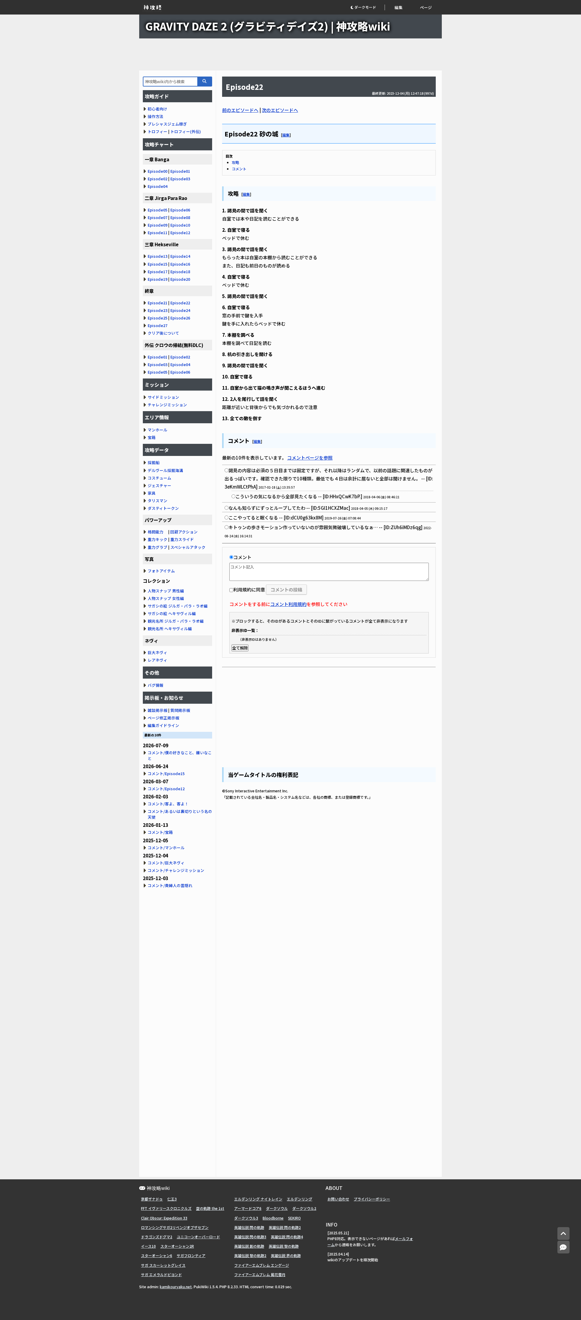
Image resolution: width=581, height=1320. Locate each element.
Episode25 (157, 318)
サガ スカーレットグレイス (163, 1265)
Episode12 (180, 232)
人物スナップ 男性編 (166, 591)
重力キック (157, 539)
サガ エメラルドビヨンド (161, 1274)
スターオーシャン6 (156, 1255)
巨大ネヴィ (157, 652)
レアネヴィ (157, 660)
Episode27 (157, 325)
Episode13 (157, 256)
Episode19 (157, 279)
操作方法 (155, 116)
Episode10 (180, 225)
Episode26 (180, 318)
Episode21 (157, 303)
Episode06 (180, 210)
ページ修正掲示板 (163, 718)
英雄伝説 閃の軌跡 (249, 1227)
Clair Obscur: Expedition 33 (164, 1217)
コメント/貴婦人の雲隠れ (170, 885)
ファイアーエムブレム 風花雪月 (259, 1274)
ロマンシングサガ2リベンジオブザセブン (174, 1227)
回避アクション (184, 532)
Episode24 (180, 310)
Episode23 (157, 310)
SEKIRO (294, 1217)
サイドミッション (163, 397)
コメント (239, 168)
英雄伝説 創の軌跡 (249, 1246)
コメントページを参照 (310, 457)
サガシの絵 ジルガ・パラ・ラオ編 (178, 606)
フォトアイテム (161, 571)
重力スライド (182, 539)
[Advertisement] (290, 54)
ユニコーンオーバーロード (198, 1236)
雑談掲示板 (157, 710)
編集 (398, 7)
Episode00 (157, 171)
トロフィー (157, 131)
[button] (367, 7)
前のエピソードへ (240, 110)
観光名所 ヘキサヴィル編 (170, 628)
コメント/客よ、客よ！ (168, 804)
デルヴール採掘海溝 (165, 470)
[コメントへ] (563, 1247)
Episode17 (157, 271)
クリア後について (163, 333)
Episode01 (180, 171)
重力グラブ (157, 547)
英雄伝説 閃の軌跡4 (287, 1236)
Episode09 (157, 225)
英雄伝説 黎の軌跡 (284, 1246)
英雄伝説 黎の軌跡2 (250, 1255)
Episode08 (180, 217)
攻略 (235, 162)
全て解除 (240, 648)
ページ (426, 7)
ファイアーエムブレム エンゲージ (261, 1265)
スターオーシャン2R (177, 1246)
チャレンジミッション (167, 405)
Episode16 (180, 264)
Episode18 (180, 271)
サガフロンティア (191, 1255)
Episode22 (180, 303)
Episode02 (157, 179)
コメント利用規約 (288, 604)
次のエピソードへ (280, 110)
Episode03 (180, 179)
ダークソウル (277, 1208)
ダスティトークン (163, 508)
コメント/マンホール (166, 847)
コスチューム (159, 478)
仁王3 (172, 1198)
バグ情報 (155, 685)
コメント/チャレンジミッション (176, 870)
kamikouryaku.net (176, 1286)
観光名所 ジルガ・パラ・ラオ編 (176, 621)
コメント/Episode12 (166, 788)
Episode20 (180, 279)
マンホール (157, 430)
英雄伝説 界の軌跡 (286, 1255)
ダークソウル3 (246, 1217)
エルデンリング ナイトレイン (258, 1198)
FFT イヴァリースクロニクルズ (166, 1208)
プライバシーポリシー (372, 1198)
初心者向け (157, 109)
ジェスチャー (159, 485)
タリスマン (157, 500)
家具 (152, 493)
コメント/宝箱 (160, 832)
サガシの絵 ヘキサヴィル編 (172, 613)
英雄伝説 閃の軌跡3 (250, 1236)
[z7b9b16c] (278, 133)
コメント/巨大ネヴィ (166, 863)
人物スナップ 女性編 (166, 598)
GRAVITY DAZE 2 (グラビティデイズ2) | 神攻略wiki (267, 26)
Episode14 (180, 256)
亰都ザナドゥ (152, 1198)
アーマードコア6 (247, 1208)
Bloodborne (273, 1217)
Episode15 (157, 264)
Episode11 (157, 232)
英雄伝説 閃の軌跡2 (285, 1227)
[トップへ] (563, 1233)
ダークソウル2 (304, 1208)
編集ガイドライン (163, 725)
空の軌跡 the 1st (210, 1208)
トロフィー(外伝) (185, 131)
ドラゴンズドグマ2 (156, 1236)
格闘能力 (155, 532)
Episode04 (157, 186)
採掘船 (153, 462)
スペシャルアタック (187, 547)
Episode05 (157, 210)
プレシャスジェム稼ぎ (167, 124)
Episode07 (157, 217)
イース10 (148, 1246)
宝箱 (152, 437)
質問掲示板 (180, 710)
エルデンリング (299, 1198)
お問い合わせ (338, 1198)
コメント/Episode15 (166, 773)
